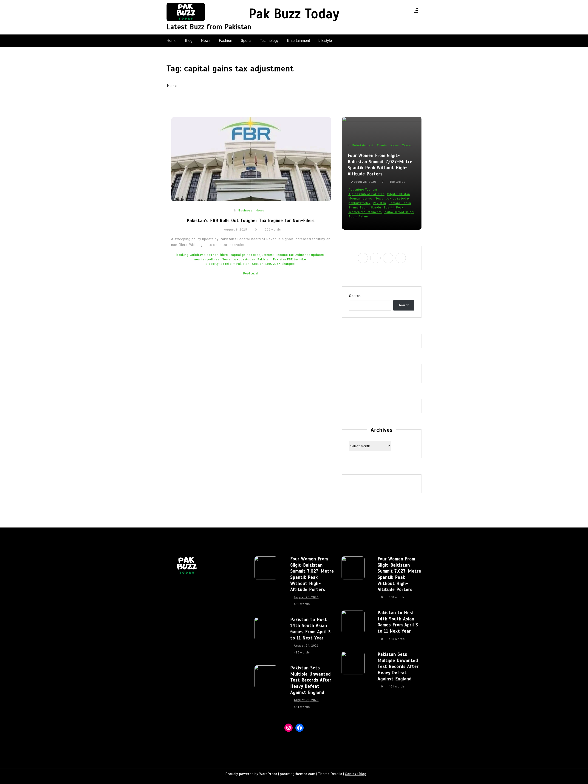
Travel (407, 145)
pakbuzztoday (244, 259)
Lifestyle (325, 41)
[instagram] (395, 11)
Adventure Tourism (362, 189)
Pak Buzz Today (294, 14)
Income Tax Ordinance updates (300, 255)
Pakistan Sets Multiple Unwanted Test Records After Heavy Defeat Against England (310, 680)
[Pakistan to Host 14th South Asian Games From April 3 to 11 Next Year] (265, 637)
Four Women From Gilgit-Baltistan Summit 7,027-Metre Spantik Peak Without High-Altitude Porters (380, 165)
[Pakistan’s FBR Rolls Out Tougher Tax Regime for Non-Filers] (251, 159)
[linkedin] (401, 11)
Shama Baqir (358, 207)
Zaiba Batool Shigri (399, 212)
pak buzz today (398, 198)
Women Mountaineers (365, 212)
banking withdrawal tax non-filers (202, 255)
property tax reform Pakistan (227, 263)
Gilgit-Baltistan (398, 194)
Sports (246, 41)
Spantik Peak (394, 207)
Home (171, 41)
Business (245, 210)
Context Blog (355, 774)
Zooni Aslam (358, 216)
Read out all (250, 273)
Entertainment (298, 41)
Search (355, 296)
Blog (188, 41)
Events (382, 145)
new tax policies (206, 259)
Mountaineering (360, 198)
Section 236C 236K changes (273, 263)
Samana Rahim (400, 203)
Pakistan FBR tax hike (289, 259)
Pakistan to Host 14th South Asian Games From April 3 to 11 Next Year (310, 629)
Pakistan (264, 259)
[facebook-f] (389, 11)
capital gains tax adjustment (252, 255)
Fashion (225, 41)
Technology (269, 41)
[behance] (407, 11)
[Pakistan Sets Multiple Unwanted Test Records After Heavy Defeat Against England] (265, 688)
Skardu (375, 207)
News (205, 41)
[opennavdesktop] (415, 12)
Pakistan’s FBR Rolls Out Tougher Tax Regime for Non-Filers (251, 220)
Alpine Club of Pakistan (366, 194)
